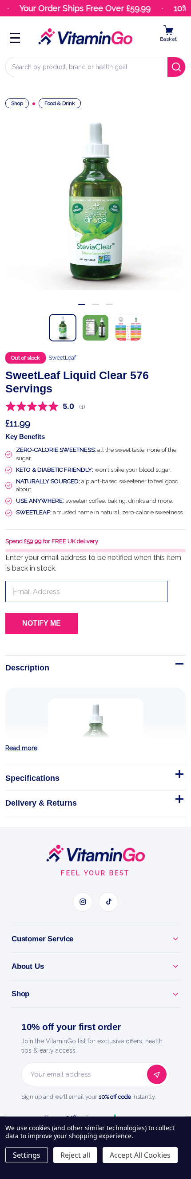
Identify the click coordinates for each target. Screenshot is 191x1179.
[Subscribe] (157, 1074)
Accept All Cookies (140, 1155)
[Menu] (15, 37)
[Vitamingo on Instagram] (82, 902)
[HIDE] (178, 665)
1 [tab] (81, 304)
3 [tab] (109, 304)
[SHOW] (178, 776)
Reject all (75, 1155)
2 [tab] (95, 304)
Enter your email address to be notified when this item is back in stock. (93, 562)
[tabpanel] (95, 201)
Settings (26, 1155)
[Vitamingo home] (95, 853)
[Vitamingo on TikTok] (108, 902)
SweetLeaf (62, 357)
